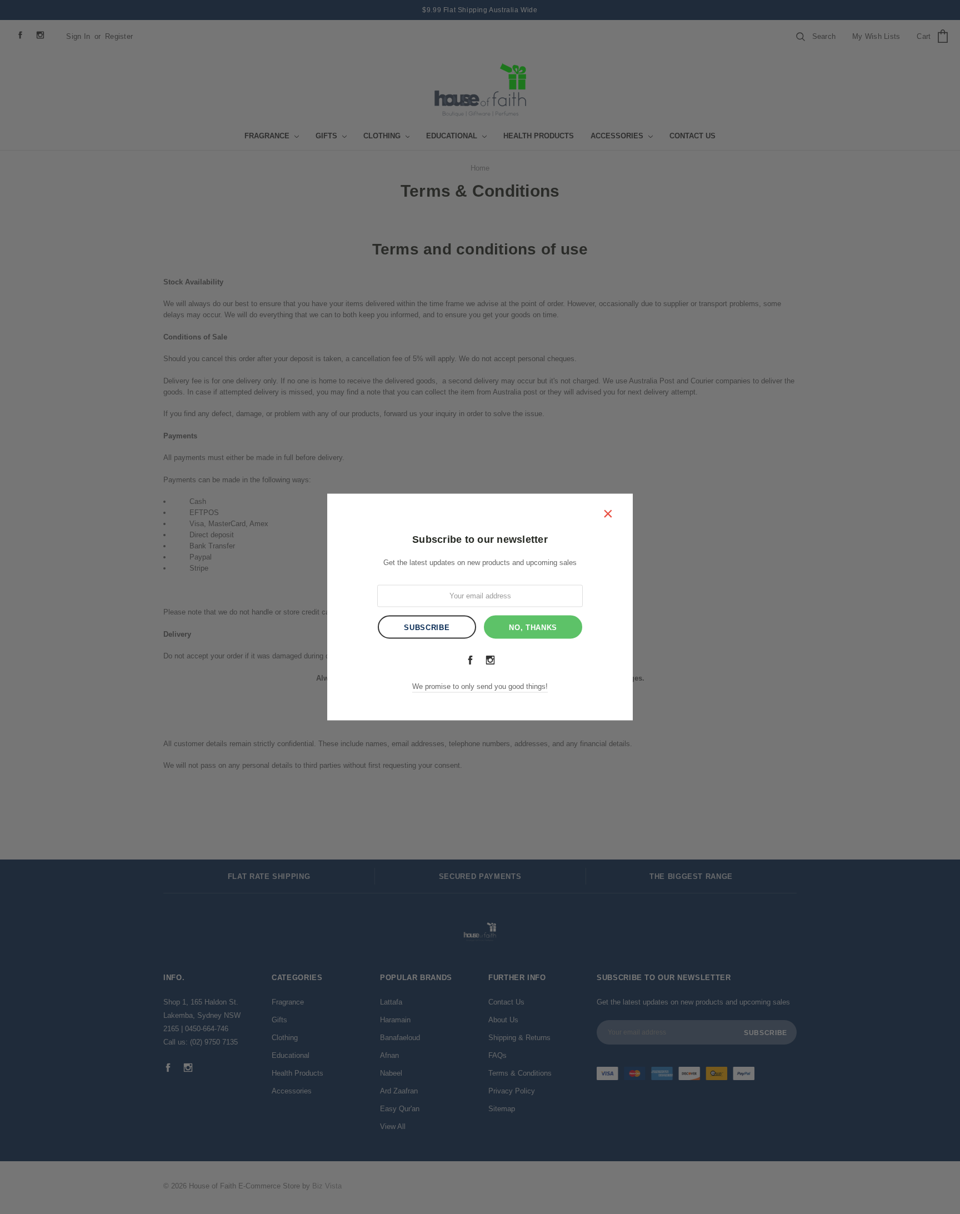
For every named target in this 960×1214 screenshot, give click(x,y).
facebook (470, 659)
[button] (607, 512)
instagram (490, 659)
